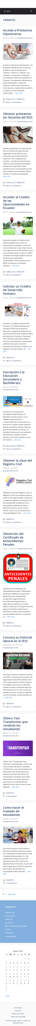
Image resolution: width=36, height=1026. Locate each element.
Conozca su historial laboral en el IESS (17, 639)
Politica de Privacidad (18, 1017)
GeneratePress (18, 1023)
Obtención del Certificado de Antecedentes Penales (13, 539)
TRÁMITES (20, 99)
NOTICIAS (9, 923)
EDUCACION (10, 446)
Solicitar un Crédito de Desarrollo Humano (17, 290)
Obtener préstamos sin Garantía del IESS (17, 115)
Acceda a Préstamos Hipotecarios (17, 32)
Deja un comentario (13, 102)
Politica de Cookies (18, 1014)
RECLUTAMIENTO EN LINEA (16, 926)
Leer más (18, 93)
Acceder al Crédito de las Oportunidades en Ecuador (16, 202)
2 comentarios (11, 796)
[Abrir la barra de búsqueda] (31, 11)
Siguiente (12, 894)
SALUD (7, 929)
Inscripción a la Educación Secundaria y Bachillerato (13, 377)
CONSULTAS (11, 99)
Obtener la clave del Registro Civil (17, 462)
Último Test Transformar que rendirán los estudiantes (15, 723)
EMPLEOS (9, 919)
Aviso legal (18, 1008)
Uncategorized (11, 936)
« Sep (7, 996)
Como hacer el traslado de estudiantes (13, 811)
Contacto (18, 1011)
